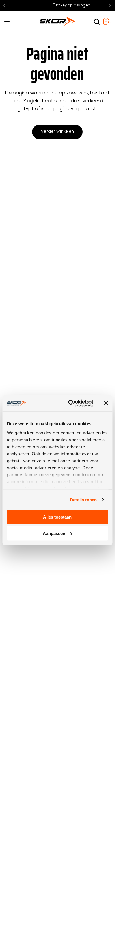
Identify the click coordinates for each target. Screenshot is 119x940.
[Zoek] (97, 22)
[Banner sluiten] (106, 403)
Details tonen (83, 499)
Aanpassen (54, 533)
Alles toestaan (57, 516)
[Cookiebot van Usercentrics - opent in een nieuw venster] (70, 403)
